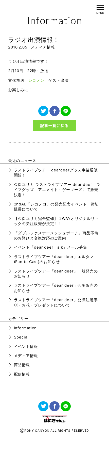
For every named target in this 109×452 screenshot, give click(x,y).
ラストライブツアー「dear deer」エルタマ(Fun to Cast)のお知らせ (54, 259)
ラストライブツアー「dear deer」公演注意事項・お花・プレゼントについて (56, 302)
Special (21, 337)
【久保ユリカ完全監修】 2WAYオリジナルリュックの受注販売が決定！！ (56, 221)
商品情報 (22, 364)
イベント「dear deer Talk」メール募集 (50, 247)
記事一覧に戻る (54, 125)
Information (25, 328)
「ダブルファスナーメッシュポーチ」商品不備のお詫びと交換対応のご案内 (56, 235)
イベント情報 (26, 346)
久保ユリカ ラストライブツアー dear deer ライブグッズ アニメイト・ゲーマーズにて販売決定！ (57, 189)
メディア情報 (43, 47)
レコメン (36, 80)
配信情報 (22, 374)
